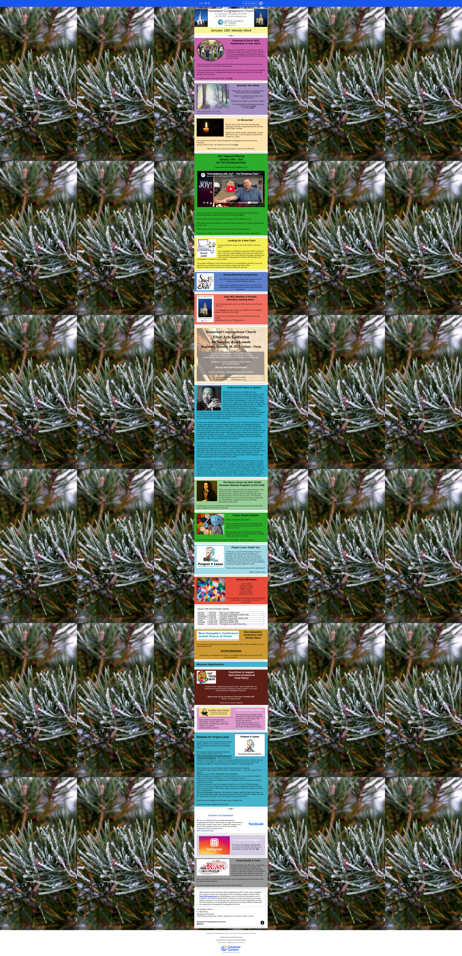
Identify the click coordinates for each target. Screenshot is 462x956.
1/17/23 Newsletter (231, 650)
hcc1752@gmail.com (208, 896)
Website (200, 924)
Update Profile (220, 940)
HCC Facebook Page (205, 830)
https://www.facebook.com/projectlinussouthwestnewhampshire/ (214, 757)
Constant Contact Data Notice (236, 940)
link (257, 849)
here (230, 78)
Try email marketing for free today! (231, 952)
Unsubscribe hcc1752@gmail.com (231, 937)
